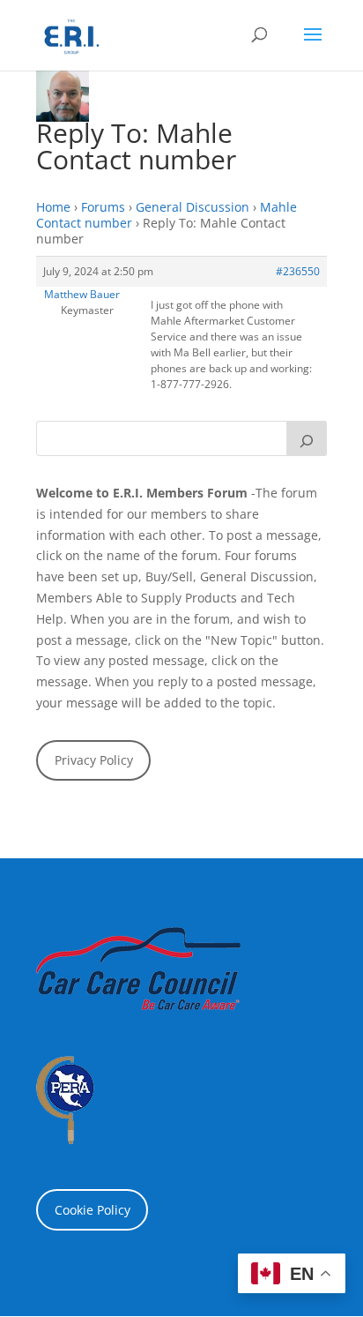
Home (53, 206)
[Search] (306, 438)
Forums (103, 206)
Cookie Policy (92, 1209)
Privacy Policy (94, 760)
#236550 (298, 271)
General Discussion (192, 206)
